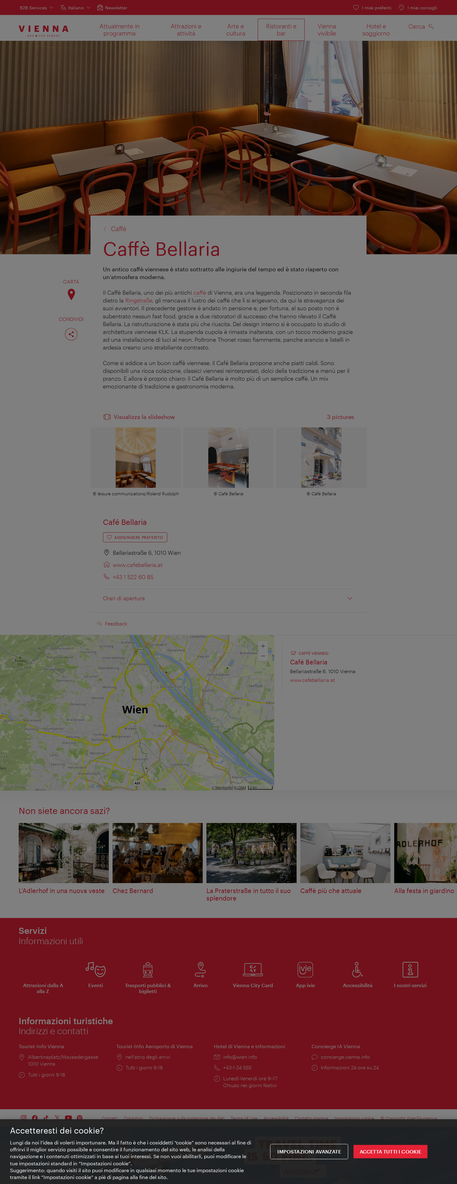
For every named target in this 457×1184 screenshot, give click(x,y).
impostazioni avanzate (309, 1152)
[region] (228, 1151)
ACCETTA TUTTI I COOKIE (391, 1152)
